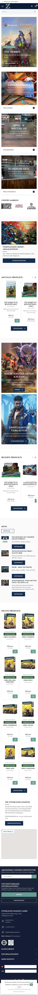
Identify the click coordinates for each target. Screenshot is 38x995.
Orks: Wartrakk (28, 768)
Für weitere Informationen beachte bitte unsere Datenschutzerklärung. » (19, 990)
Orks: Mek (10, 768)
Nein (19, 987)
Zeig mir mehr (17, 328)
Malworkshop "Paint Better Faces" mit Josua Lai (24, 582)
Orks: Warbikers (10, 725)
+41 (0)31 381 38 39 (9, 927)
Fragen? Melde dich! (14, 823)
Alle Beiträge (6, 531)
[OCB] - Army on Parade (22, 567)
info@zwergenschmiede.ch (12, 932)
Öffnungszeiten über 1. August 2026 (22, 552)
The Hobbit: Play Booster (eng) (11, 303)
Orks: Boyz (28, 680)
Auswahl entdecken (19, 260)
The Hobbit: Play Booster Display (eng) (11, 484)
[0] (36, 6)
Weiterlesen (18, 546)
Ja (31, 984)
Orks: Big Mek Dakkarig (10, 681)
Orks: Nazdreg (10, 637)
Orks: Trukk (28, 725)
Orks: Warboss (28, 637)
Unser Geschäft (19, 900)
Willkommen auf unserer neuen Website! (23, 538)
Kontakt (19, 894)
